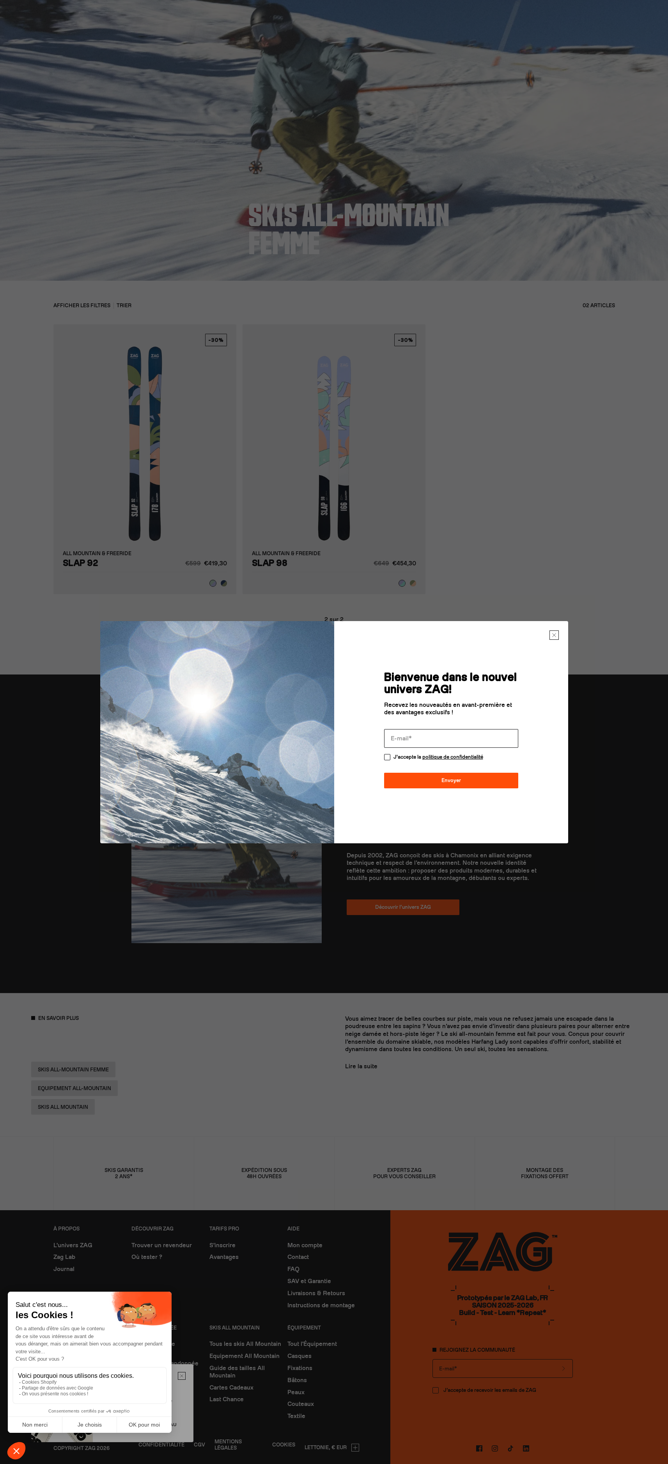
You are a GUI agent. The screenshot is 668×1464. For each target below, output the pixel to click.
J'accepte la (438, 757)
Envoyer (451, 780)
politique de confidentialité (452, 757)
